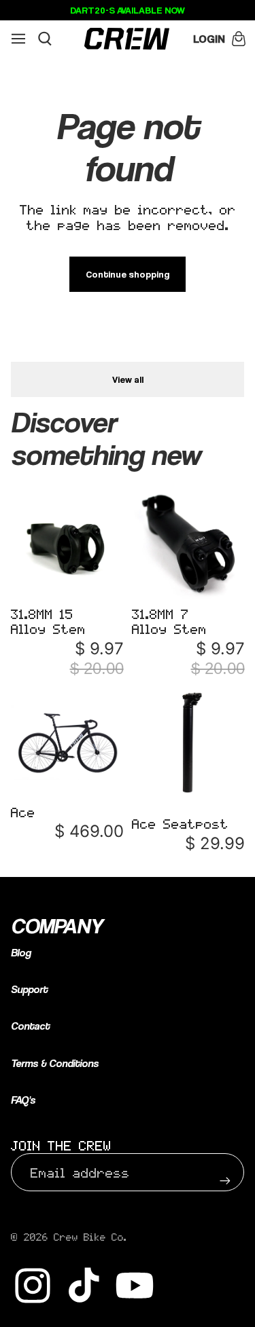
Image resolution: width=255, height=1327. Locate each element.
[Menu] (18, 38)
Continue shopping (127, 274)
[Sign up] (225, 1172)
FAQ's (23, 1100)
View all (127, 379)
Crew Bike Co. (90, 1237)
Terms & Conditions (55, 1063)
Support (29, 989)
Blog (21, 952)
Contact (30, 1026)
